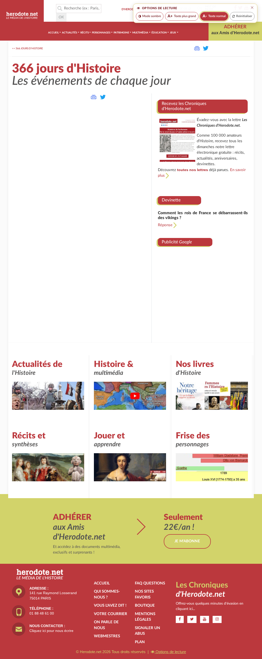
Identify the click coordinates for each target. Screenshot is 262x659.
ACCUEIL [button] (53, 32)
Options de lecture (170, 652)
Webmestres (107, 636)
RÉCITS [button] (84, 32)
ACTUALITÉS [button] (69, 32)
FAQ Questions (150, 583)
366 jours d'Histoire (29, 48)
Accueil (102, 583)
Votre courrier (110, 614)
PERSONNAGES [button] (101, 32)
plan (140, 642)
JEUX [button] (173, 32)
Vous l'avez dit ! (110, 605)
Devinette (171, 200)
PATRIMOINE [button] (121, 32)
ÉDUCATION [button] (159, 32)
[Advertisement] (203, 289)
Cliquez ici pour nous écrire (51, 631)
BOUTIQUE (145, 605)
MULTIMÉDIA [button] (140, 32)
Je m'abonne (187, 541)
